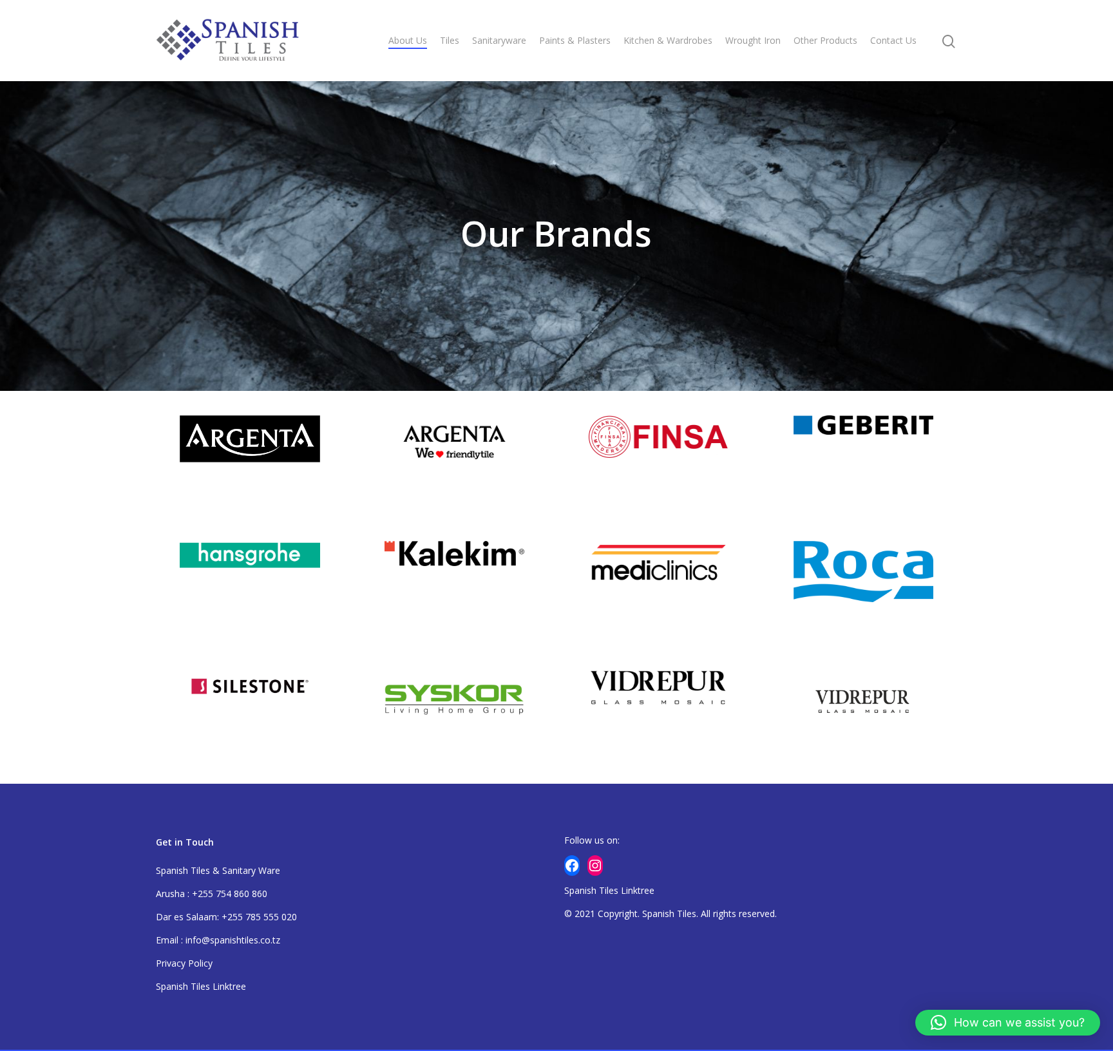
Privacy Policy (184, 963)
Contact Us (893, 40)
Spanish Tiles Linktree (201, 986)
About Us (407, 40)
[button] (1007, 1023)
